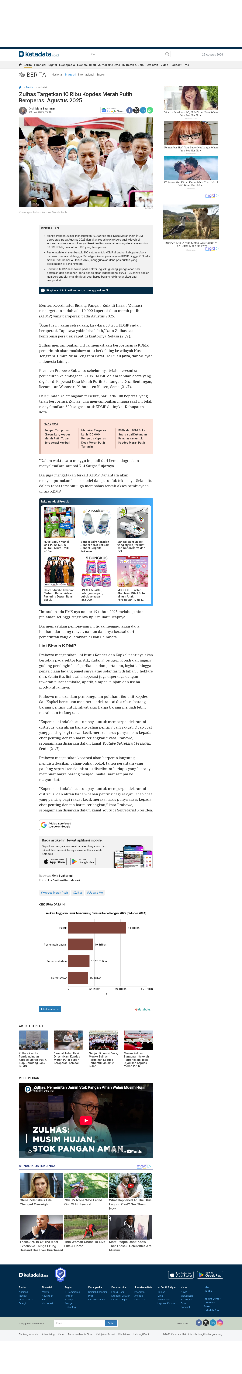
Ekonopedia (67, 64)
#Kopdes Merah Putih (54, 892)
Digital (52, 64)
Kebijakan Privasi (105, 1334)
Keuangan (47, 1295)
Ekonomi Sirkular (120, 1295)
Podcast (176, 64)
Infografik (139, 1292)
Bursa (45, 1299)
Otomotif (152, 64)
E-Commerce (72, 1292)
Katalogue (186, 1299)
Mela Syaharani (45, 108)
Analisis (138, 1295)
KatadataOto (211, 1310)
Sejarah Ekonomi (97, 1292)
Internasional (86, 74)
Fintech (69, 1295)
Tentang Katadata (29, 1334)
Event (207, 1306)
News (184, 1292)
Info (186, 64)
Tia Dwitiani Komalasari (64, 880)
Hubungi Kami (141, 1334)
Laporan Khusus (166, 1303)
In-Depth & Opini (133, 64)
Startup (69, 1299)
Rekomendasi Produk (55, 501)
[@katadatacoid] (220, 1322)
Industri (70, 74)
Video (164, 64)
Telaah (161, 1292)
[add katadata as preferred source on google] (96, 825)
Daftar (111, 1323)
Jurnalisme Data (109, 64)
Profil (91, 1295)
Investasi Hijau (119, 1299)
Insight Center (212, 1298)
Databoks (209, 1302)
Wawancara (163, 1299)
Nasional (57, 74)
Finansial (40, 64)
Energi (101, 74)
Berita (28, 64)
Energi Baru (117, 1292)
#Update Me (95, 892)
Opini (160, 1295)
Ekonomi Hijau (86, 64)
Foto (183, 1303)
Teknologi (70, 1307)
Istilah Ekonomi (96, 1299)
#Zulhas (77, 892)
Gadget (69, 1303)
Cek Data (139, 1299)
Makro (45, 1292)
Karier (61, 1334)
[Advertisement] (191, 317)
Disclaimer (124, 1334)
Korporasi (47, 1303)
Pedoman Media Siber (80, 1334)
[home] (20, 65)
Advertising (48, 1334)
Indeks (208, 1291)
